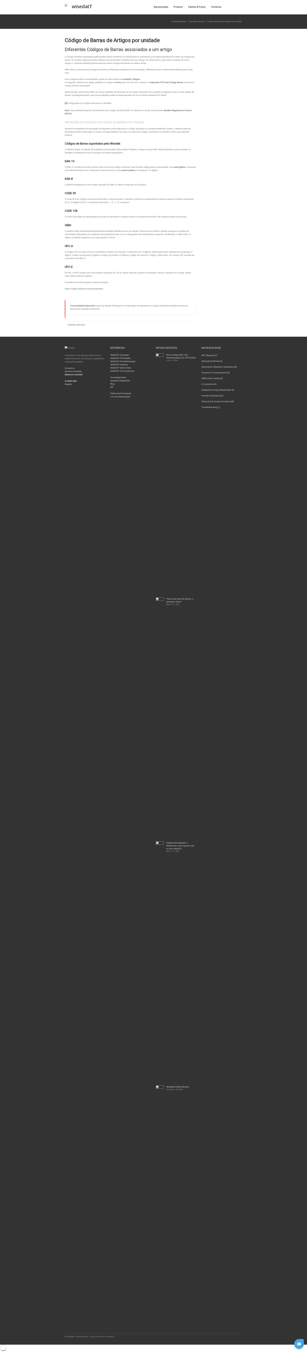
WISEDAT (122, 371)
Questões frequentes (120, 380)
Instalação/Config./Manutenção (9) (217, 390)
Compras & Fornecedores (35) (215, 372)
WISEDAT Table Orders (120, 368)
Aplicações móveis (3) (211, 361)
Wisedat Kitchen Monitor (177, 1087)
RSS (239, 1336)
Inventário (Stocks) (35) (212, 395)
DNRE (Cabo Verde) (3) (212, 378)
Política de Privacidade (120, 393)
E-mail (232, 1336)
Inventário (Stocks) (197, 21)
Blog (112, 384)
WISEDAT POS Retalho (120, 358)
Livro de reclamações (120, 396)
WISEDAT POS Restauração (122, 361)
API (111, 387)
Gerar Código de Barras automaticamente (84, 289)
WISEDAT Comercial (119, 355)
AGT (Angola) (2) (209, 355)
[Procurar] (238, 7)
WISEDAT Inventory (119, 364)
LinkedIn (225, 1336)
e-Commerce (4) (208, 384)
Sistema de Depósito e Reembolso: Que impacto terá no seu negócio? (180, 846)
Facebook (219, 1336)
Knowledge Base (118, 377)
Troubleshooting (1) (210, 407)
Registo (68, 384)
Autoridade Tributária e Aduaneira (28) (219, 367)
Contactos (69, 368)
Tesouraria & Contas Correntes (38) (217, 401)
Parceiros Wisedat (73, 371)
